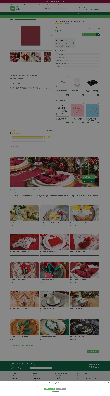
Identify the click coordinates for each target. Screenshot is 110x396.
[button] (55, 391)
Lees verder (70, 386)
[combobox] (108, 382)
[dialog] (55, 388)
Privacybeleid (54, 393)
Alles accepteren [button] (50, 388)
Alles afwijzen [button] (61, 388)
